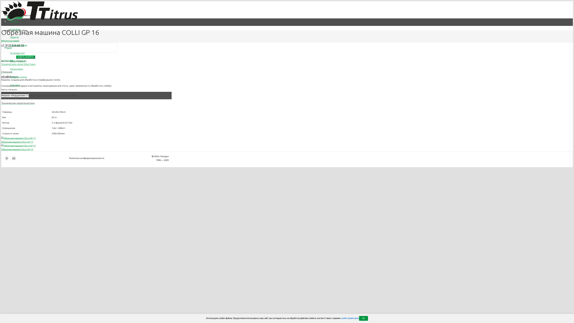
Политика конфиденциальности (86, 158)
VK (13, 158)
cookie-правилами (350, 318)
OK (363, 318)
